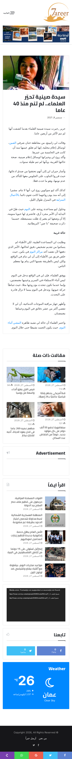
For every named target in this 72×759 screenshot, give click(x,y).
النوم (27, 209)
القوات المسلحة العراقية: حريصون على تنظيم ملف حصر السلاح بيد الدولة (26, 502)
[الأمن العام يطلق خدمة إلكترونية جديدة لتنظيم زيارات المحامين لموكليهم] (55, 537)
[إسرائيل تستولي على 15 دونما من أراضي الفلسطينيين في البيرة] (55, 554)
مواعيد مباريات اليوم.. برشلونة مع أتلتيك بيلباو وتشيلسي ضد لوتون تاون (26, 569)
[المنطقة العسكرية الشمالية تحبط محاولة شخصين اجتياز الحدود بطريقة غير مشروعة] (55, 520)
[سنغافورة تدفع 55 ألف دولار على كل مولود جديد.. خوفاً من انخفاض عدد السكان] (51, 409)
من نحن (43, 738)
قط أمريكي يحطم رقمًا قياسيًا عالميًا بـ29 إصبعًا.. (51, 395)
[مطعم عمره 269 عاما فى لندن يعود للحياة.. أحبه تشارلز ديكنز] (21, 410)
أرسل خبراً (30, 738)
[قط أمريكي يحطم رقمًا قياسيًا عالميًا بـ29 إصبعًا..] (51, 374)
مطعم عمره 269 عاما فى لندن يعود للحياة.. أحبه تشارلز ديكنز (21, 432)
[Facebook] (38, 745)
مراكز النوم (36, 251)
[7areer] (56, 12)
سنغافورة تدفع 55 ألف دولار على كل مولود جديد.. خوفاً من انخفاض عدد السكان (52, 432)
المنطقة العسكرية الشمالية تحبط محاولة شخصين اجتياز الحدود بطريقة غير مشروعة (26, 519)
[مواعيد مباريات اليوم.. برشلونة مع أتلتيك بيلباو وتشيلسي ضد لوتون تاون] (55, 570)
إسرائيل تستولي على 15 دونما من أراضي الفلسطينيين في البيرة (25, 550)
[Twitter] (34, 745)
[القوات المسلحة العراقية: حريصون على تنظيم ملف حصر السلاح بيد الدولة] (55, 503)
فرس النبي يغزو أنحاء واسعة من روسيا (23, 391)
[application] (36, 604)
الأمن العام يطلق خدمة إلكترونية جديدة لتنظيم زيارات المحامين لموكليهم (26, 535)
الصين (12, 142)
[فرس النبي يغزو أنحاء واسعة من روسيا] (21, 374)
